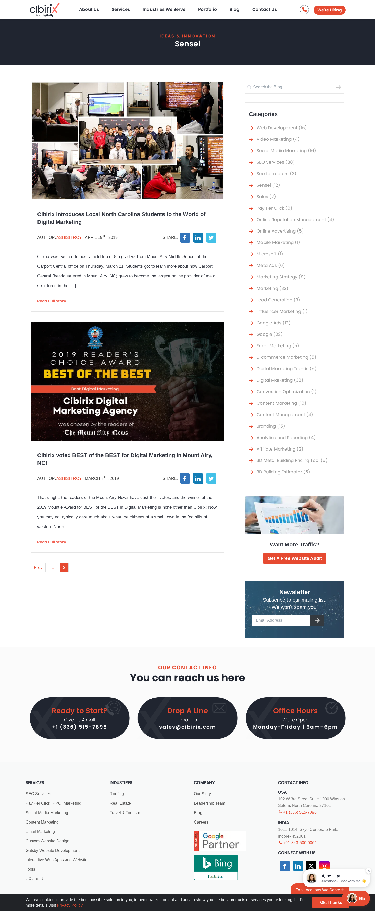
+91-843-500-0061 (299, 843)
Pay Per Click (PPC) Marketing (53, 803)
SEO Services (38, 794)
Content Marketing (42, 822)
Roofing (117, 794)
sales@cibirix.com (187, 726)
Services (121, 9)
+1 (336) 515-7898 (79, 726)
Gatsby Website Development (52, 850)
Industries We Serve (164, 9)
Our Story (202, 794)
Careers (201, 822)
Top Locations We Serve (318, 890)
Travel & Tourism (125, 813)
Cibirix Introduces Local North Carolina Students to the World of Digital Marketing (121, 218)
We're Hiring (329, 10)
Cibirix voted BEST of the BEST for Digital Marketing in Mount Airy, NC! (124, 459)
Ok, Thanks (331, 902)
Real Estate (120, 803)
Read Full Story (51, 301)
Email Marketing (40, 831)
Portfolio (207, 9)
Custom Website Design (47, 841)
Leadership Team (209, 803)
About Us (89, 9)
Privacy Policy (69, 905)
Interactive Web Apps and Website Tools (57, 864)
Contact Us (264, 9)
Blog (235, 9)
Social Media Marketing (47, 813)
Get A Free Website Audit (295, 558)
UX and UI (35, 879)
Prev (38, 567)
